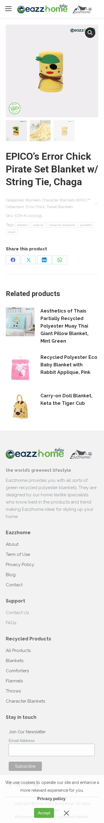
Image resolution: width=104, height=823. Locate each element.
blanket (22, 225)
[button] (90, 32)
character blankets (62, 225)
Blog (11, 574)
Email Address (22, 740)
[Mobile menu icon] (8, 8)
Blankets (32, 200)
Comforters (17, 670)
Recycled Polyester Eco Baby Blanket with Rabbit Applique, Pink (68, 364)
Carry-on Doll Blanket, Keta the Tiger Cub (66, 399)
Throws (13, 691)
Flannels (14, 681)
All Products (18, 650)
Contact (14, 584)
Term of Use (18, 554)
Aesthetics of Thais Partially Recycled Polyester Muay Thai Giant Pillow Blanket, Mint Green (64, 326)
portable (86, 225)
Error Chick (35, 207)
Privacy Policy (20, 564)
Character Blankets (25, 701)
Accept (44, 813)
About (12, 544)
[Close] (66, 812)
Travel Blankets (60, 207)
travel (12, 232)
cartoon (38, 225)
